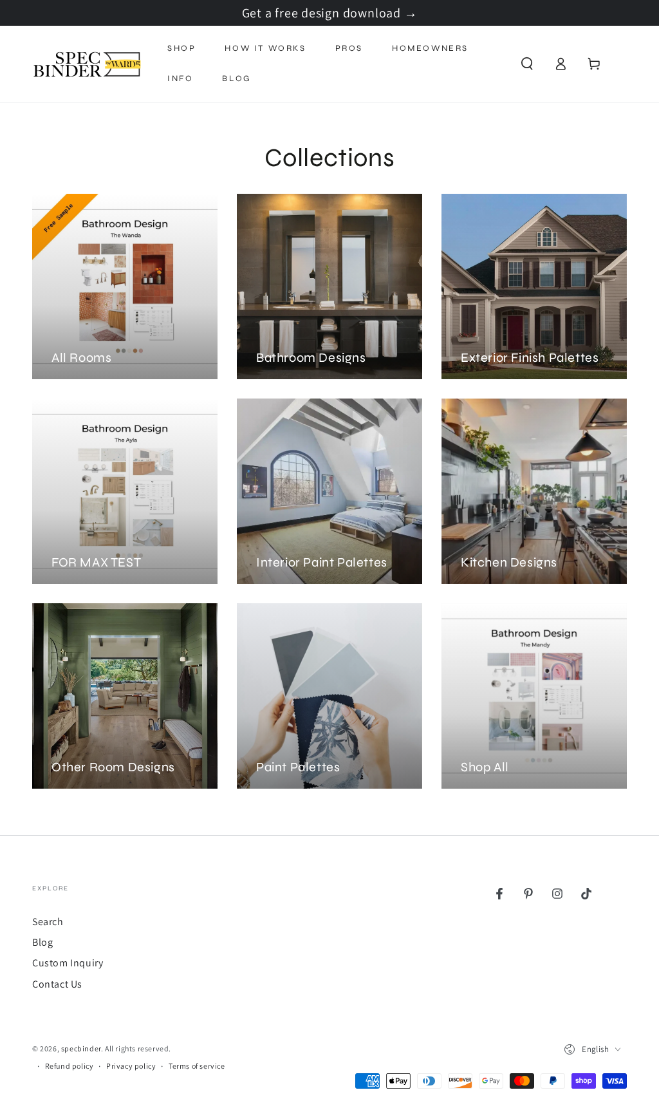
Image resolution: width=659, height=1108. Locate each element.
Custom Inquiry (67, 963)
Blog (42, 942)
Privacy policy (131, 1066)
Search (48, 921)
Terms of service (197, 1066)
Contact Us (57, 984)
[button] (527, 64)
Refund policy (69, 1066)
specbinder (81, 1048)
